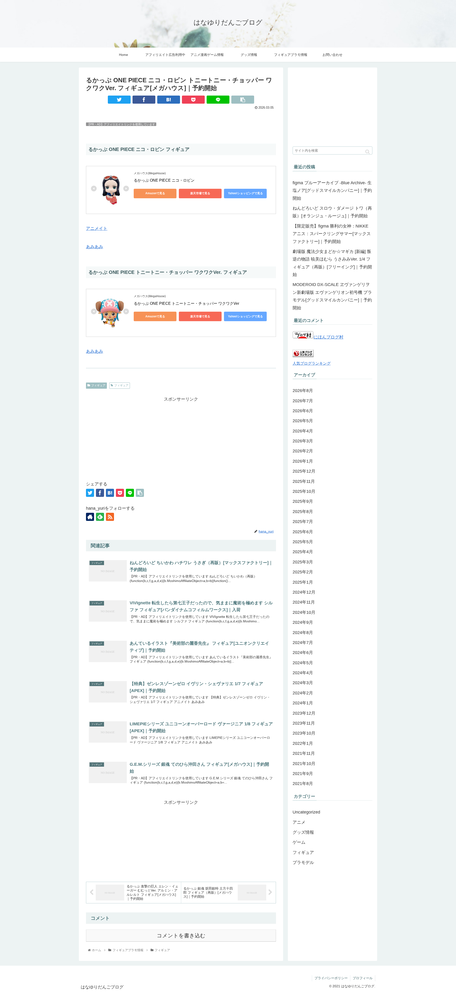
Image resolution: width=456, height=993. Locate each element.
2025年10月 (304, 491)
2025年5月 (303, 541)
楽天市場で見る (200, 193)
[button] (367, 152)
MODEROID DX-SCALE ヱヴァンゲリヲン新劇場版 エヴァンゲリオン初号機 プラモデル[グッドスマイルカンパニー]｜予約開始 (332, 296)
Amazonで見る (155, 193)
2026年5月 (303, 420)
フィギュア (98, 385)
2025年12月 (304, 471)
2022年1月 (303, 743)
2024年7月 (303, 642)
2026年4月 (303, 431)
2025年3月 (303, 562)
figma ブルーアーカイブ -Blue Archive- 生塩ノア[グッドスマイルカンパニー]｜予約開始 (332, 190)
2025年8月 (303, 511)
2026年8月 (303, 390)
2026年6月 (303, 410)
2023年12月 (304, 713)
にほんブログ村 (328, 337)
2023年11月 (304, 723)
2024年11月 (304, 602)
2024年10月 (304, 612)
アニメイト (96, 228)
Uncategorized (306, 812)
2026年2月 (303, 451)
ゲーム (299, 842)
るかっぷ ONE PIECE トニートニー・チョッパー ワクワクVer (186, 303)
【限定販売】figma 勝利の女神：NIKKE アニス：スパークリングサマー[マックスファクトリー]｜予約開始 (332, 234)
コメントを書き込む (181, 936)
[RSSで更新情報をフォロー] (110, 517)
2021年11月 (304, 753)
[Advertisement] (181, 436)
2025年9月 (303, 501)
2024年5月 (303, 662)
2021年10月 (304, 763)
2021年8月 (303, 783)
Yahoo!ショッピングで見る (245, 193)
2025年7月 (303, 521)
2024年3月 (303, 682)
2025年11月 (304, 481)
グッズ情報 (303, 832)
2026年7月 (303, 400)
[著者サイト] (90, 517)
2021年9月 (303, 773)
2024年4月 (303, 672)
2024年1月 (303, 703)
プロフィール (363, 978)
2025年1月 (303, 582)
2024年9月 (303, 622)
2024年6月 (303, 652)
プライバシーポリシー (331, 978)
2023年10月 (304, 733)
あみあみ (94, 246)
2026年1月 (303, 461)
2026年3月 (303, 441)
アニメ (299, 822)
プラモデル (303, 862)
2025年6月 (303, 531)
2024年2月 (303, 693)
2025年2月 (303, 572)
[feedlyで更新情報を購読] (100, 517)
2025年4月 (303, 551)
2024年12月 (304, 592)
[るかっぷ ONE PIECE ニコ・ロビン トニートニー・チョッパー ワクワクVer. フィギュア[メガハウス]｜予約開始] (168, 100)
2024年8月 (303, 632)
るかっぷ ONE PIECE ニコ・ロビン (164, 180)
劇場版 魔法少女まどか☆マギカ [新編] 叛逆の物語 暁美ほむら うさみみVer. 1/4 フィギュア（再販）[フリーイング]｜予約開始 (332, 263)
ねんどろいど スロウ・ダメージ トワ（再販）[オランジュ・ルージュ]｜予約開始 (332, 212)
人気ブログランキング (312, 363)
